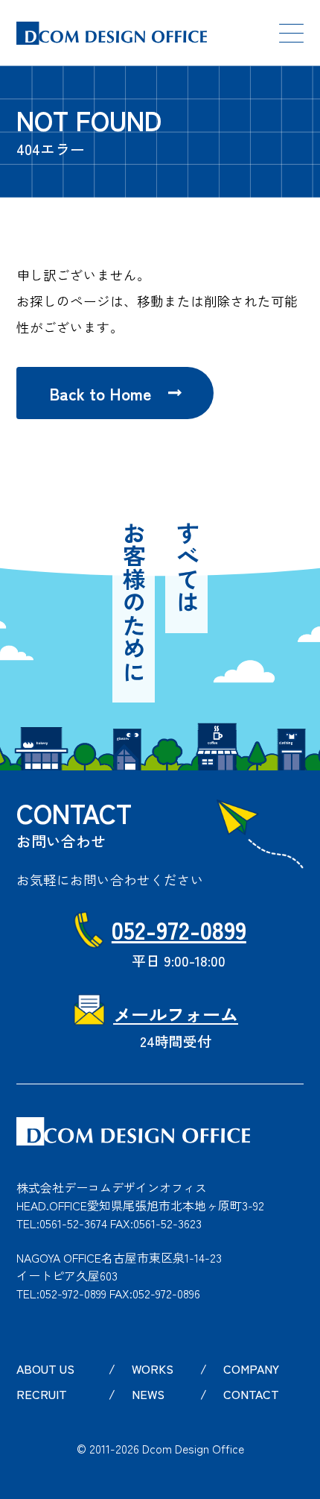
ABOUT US (45, 1368)
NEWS (148, 1394)
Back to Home (100, 393)
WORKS (152, 1368)
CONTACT (251, 1394)
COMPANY (251, 1368)
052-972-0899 (179, 929)
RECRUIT (41, 1394)
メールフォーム (175, 1014)
